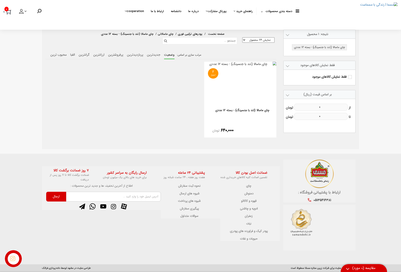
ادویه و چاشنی (249, 208)
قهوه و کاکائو (248, 201)
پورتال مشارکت (216, 11)
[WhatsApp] (93, 206)
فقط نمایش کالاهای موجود (329, 76)
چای (248, 186)
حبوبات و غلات (249, 239)
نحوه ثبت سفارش (189, 186)
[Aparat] (124, 206)
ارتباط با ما (157, 11)
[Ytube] (103, 206)
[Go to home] (216, 33)
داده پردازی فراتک (51, 268)
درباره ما (193, 11)
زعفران (249, 216)
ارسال (56, 196)
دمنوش (248, 193)
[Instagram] (113, 206)
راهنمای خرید (244, 11)
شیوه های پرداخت (189, 201)
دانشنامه (176, 11)
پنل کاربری (23, 12)
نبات (248, 223)
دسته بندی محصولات (279, 11)
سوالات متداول (189, 216)
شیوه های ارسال (189, 193)
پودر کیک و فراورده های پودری (249, 231)
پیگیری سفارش (189, 208)
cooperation (135, 11)
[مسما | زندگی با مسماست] (348, 14)
